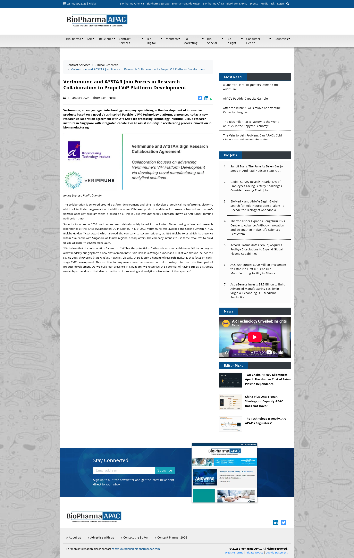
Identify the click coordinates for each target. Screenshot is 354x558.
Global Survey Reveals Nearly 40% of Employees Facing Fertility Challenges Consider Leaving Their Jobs (256, 186)
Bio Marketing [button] (190, 41)
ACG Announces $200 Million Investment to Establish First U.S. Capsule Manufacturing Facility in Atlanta (258, 269)
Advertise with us (102, 537)
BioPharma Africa (213, 3)
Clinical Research (106, 65)
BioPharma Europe (157, 3)
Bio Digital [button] (151, 41)
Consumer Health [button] (253, 41)
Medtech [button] (172, 39)
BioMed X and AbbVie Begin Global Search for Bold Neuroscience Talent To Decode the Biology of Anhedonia (257, 205)
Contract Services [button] (124, 41)
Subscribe (164, 470)
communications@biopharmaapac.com (136, 549)
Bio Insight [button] (231, 41)
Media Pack (268, 3)
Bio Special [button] (212, 41)
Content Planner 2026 (172, 537)
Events (254, 3)
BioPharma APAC (236, 3)
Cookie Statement (277, 552)
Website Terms (234, 552)
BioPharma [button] (73, 39)
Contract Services (78, 65)
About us (75, 537)
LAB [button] (89, 39)
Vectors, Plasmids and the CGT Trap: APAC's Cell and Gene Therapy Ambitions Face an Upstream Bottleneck (253, 134)
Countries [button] (281, 39)
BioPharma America (132, 3)
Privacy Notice (254, 552)
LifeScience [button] (105, 39)
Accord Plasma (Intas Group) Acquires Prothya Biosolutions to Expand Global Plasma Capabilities (256, 249)
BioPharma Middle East (186, 3)
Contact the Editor (135, 537)
